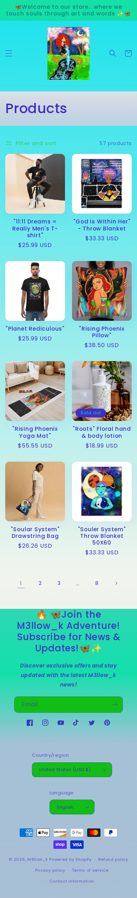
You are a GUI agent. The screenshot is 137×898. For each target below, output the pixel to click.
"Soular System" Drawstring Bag (35, 532)
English (65, 807)
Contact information (72, 881)
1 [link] (21, 583)
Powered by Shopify (70, 859)
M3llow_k (37, 859)
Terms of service (90, 870)
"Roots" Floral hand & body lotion (102, 432)
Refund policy (113, 859)
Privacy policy (50, 870)
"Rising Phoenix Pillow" (102, 332)
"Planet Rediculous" (35, 328)
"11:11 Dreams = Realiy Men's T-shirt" (35, 228)
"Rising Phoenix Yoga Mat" (35, 432)
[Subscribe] (115, 704)
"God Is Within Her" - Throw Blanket (102, 225)
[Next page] (116, 583)
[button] (9, 53)
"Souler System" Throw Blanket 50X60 (102, 536)
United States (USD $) (65, 769)
